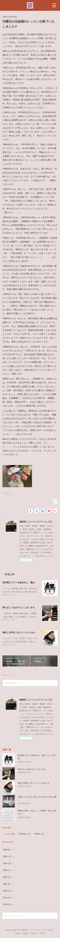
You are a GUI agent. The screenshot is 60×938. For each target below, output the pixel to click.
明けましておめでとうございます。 (19, 607)
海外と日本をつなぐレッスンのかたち (20, 632)
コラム (9, 833)
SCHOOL (24, 833)
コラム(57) (6, 493)
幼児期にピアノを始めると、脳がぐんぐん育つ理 (26, 582)
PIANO (39, 833)
